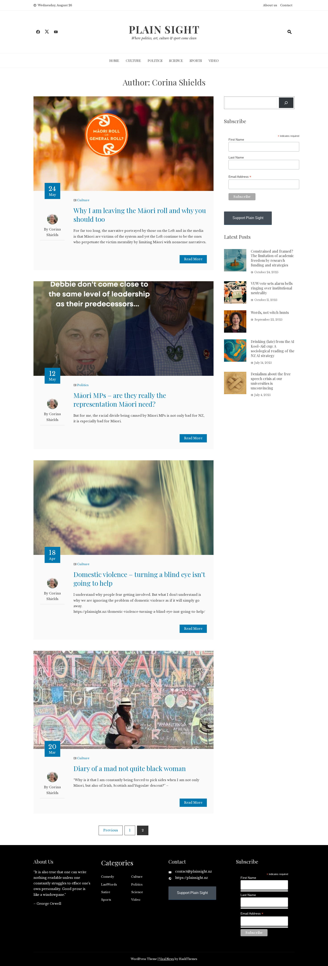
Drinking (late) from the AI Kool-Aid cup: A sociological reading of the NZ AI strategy (272, 348)
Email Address (239, 177)
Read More (193, 259)
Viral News (166, 959)
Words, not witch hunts (270, 312)
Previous (110, 830)
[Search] (286, 102)
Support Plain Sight (248, 218)
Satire (105, 892)
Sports (196, 60)
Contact (286, 5)
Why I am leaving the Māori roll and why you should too (139, 215)
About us (270, 5)
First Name (236, 139)
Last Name (236, 157)
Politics (155, 60)
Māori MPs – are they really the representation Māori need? (119, 399)
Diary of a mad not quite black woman (129, 768)
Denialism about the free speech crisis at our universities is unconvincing (271, 381)
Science (176, 60)
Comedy (107, 876)
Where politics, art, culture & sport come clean (164, 38)
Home (114, 60)
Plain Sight (164, 29)
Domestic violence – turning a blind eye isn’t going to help (139, 579)
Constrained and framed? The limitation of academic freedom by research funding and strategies (272, 258)
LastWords (109, 884)
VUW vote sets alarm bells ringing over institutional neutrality (272, 288)
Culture (133, 60)
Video (214, 60)
